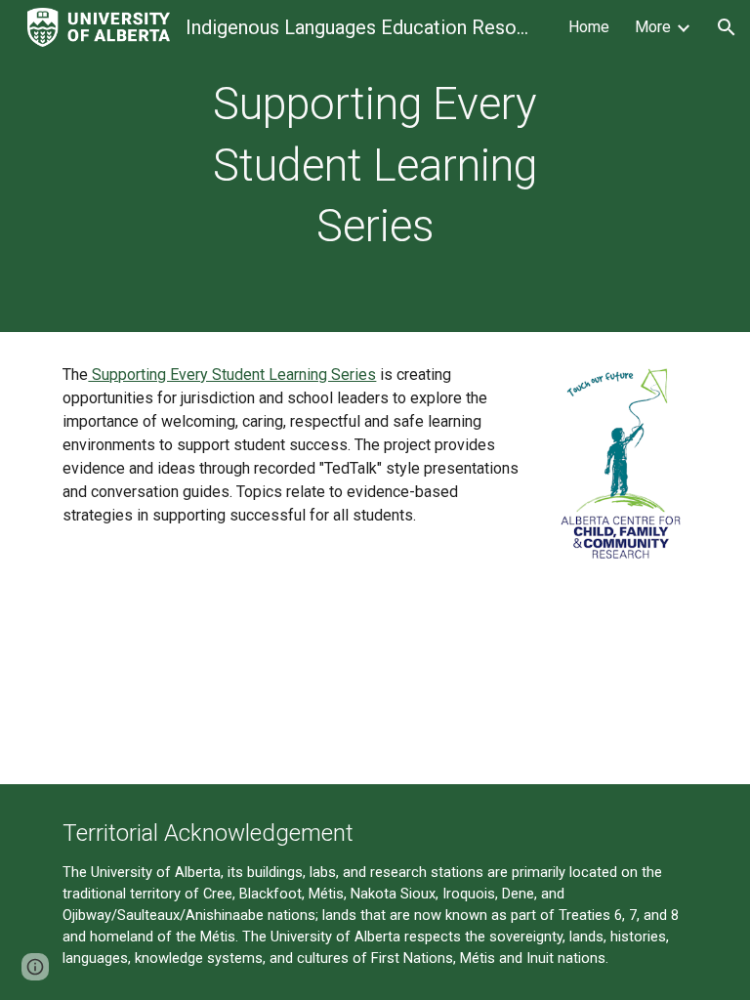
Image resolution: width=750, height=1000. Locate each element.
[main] (374, 166)
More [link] (653, 27)
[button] (726, 27)
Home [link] (588, 27)
